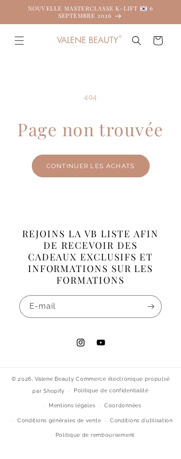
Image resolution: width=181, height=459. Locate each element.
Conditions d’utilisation (141, 420)
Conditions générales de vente (59, 420)
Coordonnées (122, 405)
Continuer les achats (90, 166)
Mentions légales (72, 405)
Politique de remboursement (95, 435)
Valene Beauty (54, 379)
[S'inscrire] (150, 306)
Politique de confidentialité (111, 390)
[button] (19, 40)
